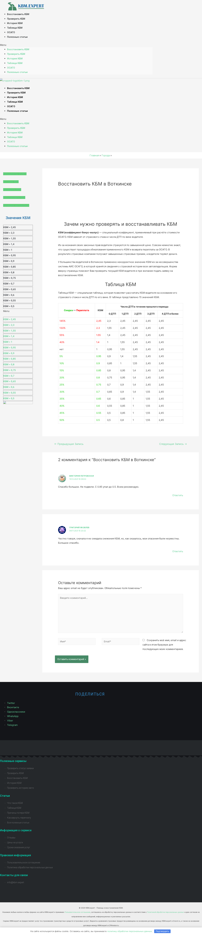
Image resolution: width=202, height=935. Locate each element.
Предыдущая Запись (68, 443)
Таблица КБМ (14, 27)
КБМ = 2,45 (9, 227)
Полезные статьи (17, 37)
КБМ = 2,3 (8, 232)
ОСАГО (11, 32)
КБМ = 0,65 (9, 289)
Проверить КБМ (16, 18)
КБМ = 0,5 (8, 306)
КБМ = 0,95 (9, 255)
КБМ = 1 (7, 249)
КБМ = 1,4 (8, 244)
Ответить (177, 495)
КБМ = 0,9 (8, 261)
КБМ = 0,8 (8, 272)
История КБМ (15, 23)
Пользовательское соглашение (77, 912)
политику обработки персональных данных (129, 931)
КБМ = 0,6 (8, 295)
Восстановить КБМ (18, 14)
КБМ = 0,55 (9, 300)
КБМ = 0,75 (9, 278)
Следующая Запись (173, 443)
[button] (76, 45)
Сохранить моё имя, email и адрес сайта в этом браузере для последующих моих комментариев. (164, 645)
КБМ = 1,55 (9, 238)
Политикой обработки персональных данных (165, 912)
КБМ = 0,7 (8, 283)
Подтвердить (162, 931)
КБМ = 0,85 (9, 266)
